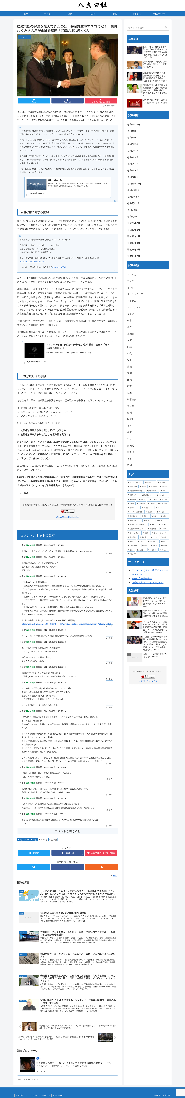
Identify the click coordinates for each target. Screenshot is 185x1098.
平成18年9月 (133, 242)
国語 (129, 346)
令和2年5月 (133, 177)
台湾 (129, 340)
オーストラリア (135, 294)
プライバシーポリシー (41, 1095)
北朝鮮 (34, 840)
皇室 (129, 432)
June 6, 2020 (58, 267)
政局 (129, 379)
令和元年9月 (133, 190)
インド (130, 287)
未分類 (130, 405)
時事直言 (131, 399)
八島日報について (23, 1095)
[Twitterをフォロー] (33, 867)
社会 (129, 438)
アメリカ (131, 280)
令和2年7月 (133, 163)
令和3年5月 (133, 144)
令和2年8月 (133, 157)
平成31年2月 (133, 223)
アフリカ (131, 274)
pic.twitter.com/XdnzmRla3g (32, 261)
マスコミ (44, 840)
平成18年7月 (133, 255)
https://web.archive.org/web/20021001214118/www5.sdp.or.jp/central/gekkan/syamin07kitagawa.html (66, 623)
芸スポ (130, 451)
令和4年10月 (133, 124)
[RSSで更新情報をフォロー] (101, 867)
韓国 (129, 465)
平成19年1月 (133, 236)
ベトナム (131, 300)
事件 (129, 327)
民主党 (130, 419)
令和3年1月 (133, 150)
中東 (129, 320)
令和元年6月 (133, 209)
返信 (110, 553)
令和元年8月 (133, 196)
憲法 (129, 366)
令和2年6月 (133, 170)
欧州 (129, 412)
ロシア (130, 313)
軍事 (129, 458)
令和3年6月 (133, 137)
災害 (129, 425)
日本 (129, 392)
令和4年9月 (133, 130)
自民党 (130, 445)
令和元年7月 (133, 203)
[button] (166, 27)
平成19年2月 (133, 229)
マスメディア (24, 840)
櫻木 (38, 1058)
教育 (129, 386)
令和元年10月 (134, 183)
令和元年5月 (133, 216)
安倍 (129, 359)
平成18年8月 (133, 249)
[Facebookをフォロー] (67, 867)
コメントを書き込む (68, 831)
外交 (129, 353)
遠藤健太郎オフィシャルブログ (147, 582)
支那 (129, 373)
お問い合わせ (58, 1095)
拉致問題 (53, 840)
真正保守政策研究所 (142, 578)
